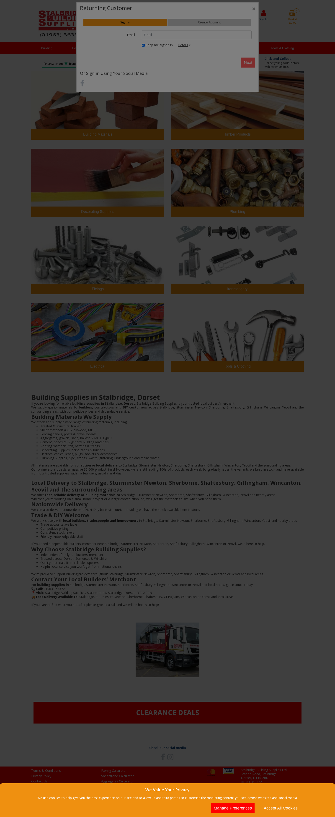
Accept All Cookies (281, 808)
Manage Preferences (233, 808)
